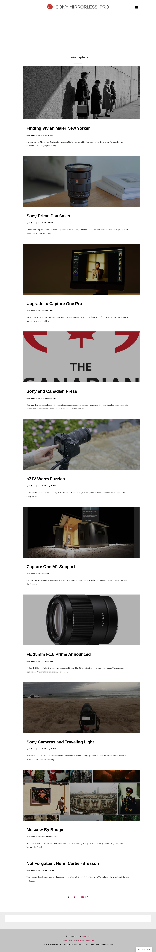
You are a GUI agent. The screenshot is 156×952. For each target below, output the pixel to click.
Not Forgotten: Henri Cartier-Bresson (63, 863)
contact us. (86, 936)
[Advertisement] (78, 35)
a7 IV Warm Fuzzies (46, 479)
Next (83, 897)
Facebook (81, 940)
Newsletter (90, 940)
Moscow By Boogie (45, 829)
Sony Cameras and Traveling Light (60, 742)
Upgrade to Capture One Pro (54, 303)
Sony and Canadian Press (52, 391)
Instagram (72, 940)
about (77, 936)
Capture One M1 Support (51, 566)
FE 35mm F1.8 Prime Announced (59, 654)
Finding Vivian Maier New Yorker (58, 128)
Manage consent (144, 949)
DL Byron (31, 135)
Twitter (64, 940)
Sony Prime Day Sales (48, 216)
